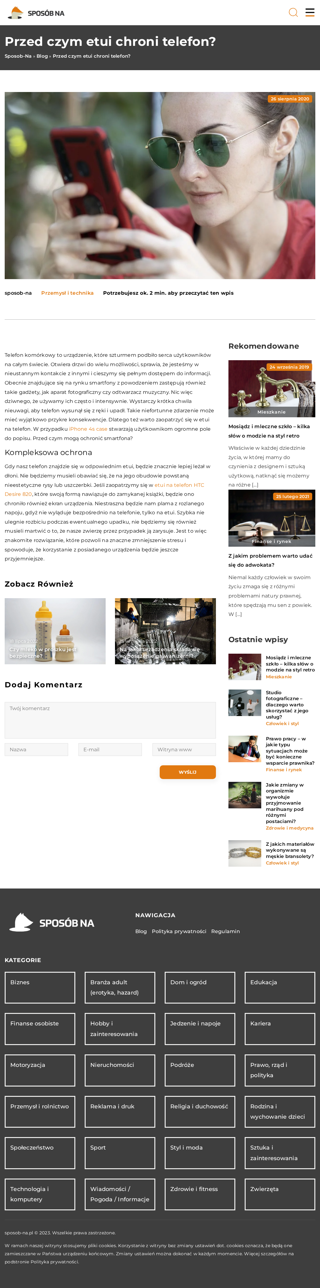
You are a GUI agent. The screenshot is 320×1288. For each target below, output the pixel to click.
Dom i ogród (188, 982)
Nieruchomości (112, 1065)
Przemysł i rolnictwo (39, 1106)
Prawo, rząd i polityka (268, 1070)
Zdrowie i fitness (194, 1189)
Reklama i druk (112, 1106)
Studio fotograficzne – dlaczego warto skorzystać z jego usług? (287, 705)
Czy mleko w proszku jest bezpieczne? (43, 652)
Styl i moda (186, 1147)
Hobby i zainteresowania (114, 1028)
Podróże (182, 1065)
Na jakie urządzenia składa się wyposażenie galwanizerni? (160, 652)
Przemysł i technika (67, 293)
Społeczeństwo (31, 1147)
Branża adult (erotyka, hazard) (114, 987)
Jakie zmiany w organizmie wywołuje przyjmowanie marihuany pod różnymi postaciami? (285, 803)
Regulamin (225, 931)
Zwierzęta (264, 1189)
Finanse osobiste (34, 1023)
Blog (141, 931)
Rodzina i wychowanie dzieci (277, 1111)
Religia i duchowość (199, 1106)
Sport (98, 1147)
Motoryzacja (27, 1065)
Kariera (260, 1023)
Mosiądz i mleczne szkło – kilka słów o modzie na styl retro (290, 664)
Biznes (20, 982)
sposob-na (18, 293)
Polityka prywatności (179, 931)
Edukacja (263, 982)
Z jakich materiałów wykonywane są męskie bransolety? (290, 850)
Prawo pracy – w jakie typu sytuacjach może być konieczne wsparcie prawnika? (290, 751)
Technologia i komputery (29, 1194)
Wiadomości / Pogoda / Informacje (119, 1194)
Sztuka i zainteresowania (274, 1152)
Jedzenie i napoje (195, 1023)
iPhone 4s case (88, 429)
